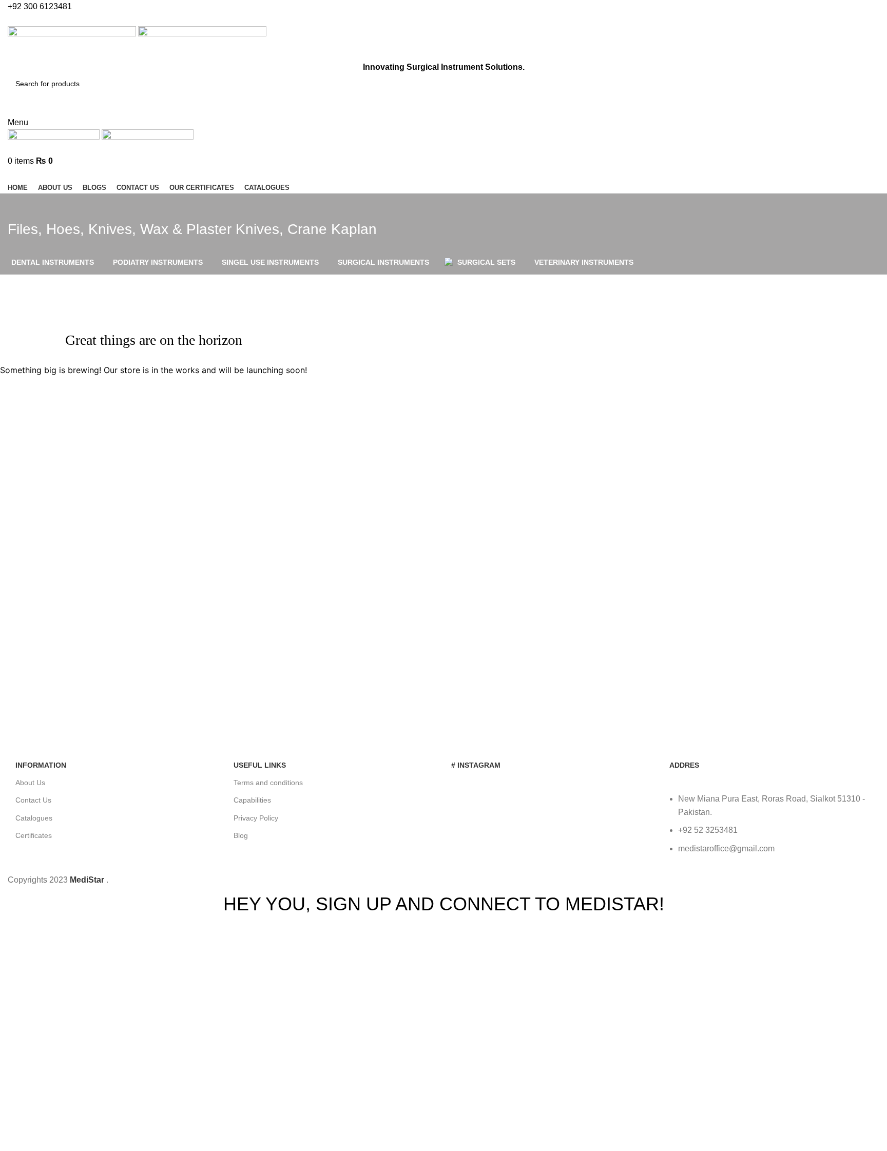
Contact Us (33, 800)
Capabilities (252, 800)
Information (40, 765)
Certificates (33, 835)
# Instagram (475, 765)
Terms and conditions (268, 782)
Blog (241, 835)
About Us (30, 782)
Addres (684, 765)
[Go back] (20, 206)
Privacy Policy (256, 818)
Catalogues (33, 818)
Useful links (260, 765)
